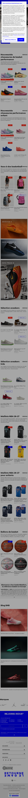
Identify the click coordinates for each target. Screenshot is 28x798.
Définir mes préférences (10, 39)
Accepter (21, 39)
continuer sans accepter (8, 22)
